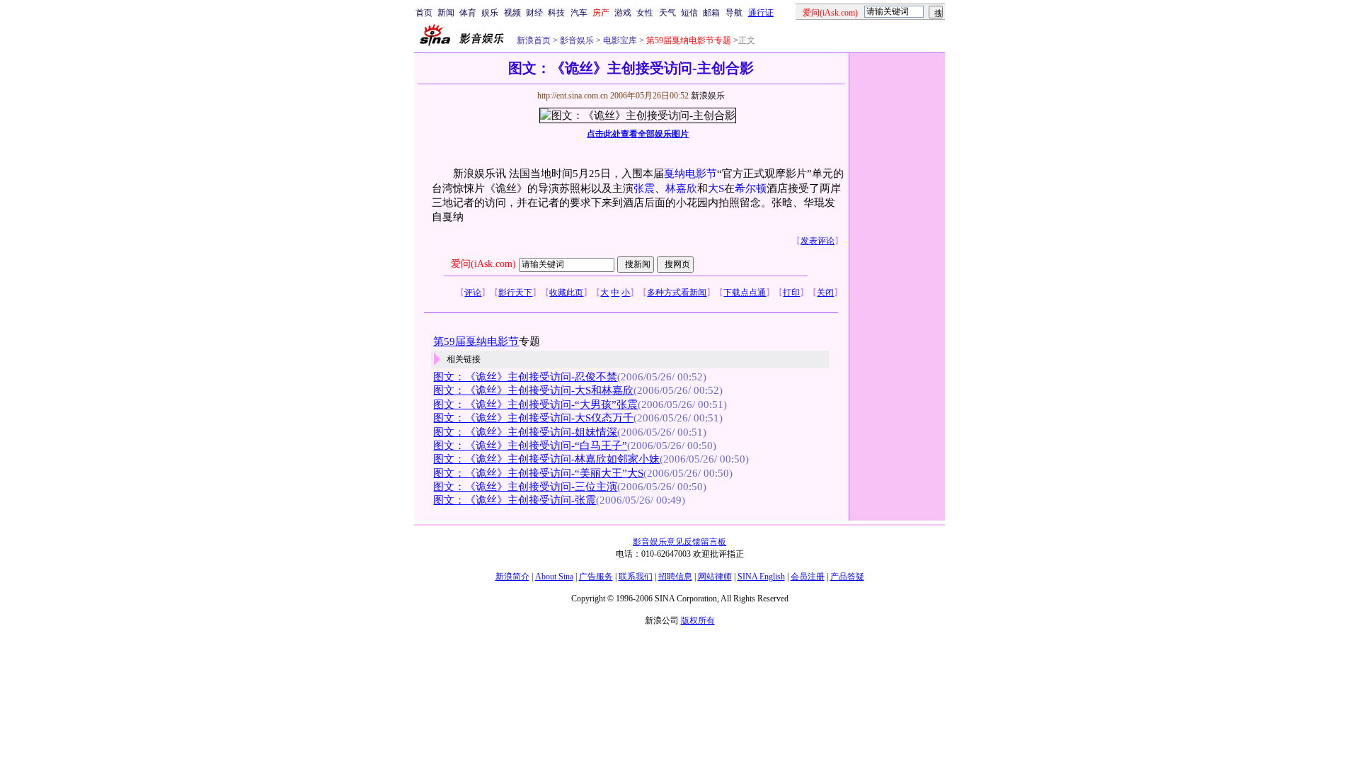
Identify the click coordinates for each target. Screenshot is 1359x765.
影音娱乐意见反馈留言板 (679, 542)
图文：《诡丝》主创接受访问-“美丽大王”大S (538, 473)
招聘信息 (675, 577)
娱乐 (489, 13)
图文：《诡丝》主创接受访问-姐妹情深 (525, 432)
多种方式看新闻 (676, 293)
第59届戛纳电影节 (476, 341)
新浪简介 (512, 577)
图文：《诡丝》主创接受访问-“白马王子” (530, 445)
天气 (667, 13)
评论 (472, 293)
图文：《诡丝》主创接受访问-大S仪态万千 (533, 418)
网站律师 (715, 577)
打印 (791, 293)
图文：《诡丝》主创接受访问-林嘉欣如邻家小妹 (546, 459)
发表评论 (818, 241)
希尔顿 (751, 188)
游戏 (622, 13)
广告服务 (596, 577)
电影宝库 (619, 40)
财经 (534, 13)
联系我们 (636, 577)
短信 (689, 13)
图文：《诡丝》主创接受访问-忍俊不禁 (525, 376)
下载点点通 (744, 293)
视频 (512, 13)
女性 (644, 13)
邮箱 (711, 13)
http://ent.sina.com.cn (573, 96)
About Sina (554, 577)
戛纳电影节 (690, 173)
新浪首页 (534, 40)
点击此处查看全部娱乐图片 (638, 134)
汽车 (578, 13)
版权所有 (698, 620)
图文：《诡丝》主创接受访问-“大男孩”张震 (535, 404)
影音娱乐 (577, 40)
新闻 (445, 13)
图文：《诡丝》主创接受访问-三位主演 (525, 486)
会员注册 (808, 577)
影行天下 (515, 293)
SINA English (761, 577)
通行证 (761, 13)
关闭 (825, 293)
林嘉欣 (681, 188)
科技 (556, 13)
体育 (467, 13)
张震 (644, 188)
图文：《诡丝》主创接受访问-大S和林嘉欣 (533, 390)
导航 (734, 13)
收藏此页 (566, 293)
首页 (423, 13)
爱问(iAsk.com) (483, 264)
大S (716, 188)
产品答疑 (847, 577)
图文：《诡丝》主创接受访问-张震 (514, 500)
